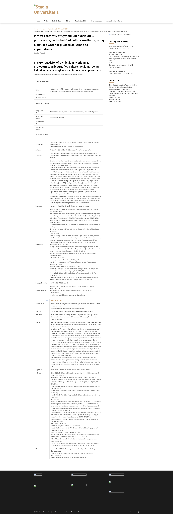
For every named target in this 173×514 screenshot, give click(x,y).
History (68, 21)
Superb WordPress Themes (74, 512)
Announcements (96, 21)
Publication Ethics (81, 21)
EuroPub (111, 67)
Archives (42, 29)
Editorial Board (57, 21)
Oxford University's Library (117, 73)
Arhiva (46, 21)
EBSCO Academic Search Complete (120, 56)
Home (38, 21)
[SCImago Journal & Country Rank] (120, 34)
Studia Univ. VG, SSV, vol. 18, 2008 (57, 29)
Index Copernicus (114, 46)
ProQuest (112, 63)
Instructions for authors (114, 21)
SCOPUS (112, 54)
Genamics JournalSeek (116, 65)
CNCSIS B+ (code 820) (116, 48)
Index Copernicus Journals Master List (121, 59)
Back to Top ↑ (134, 512)
